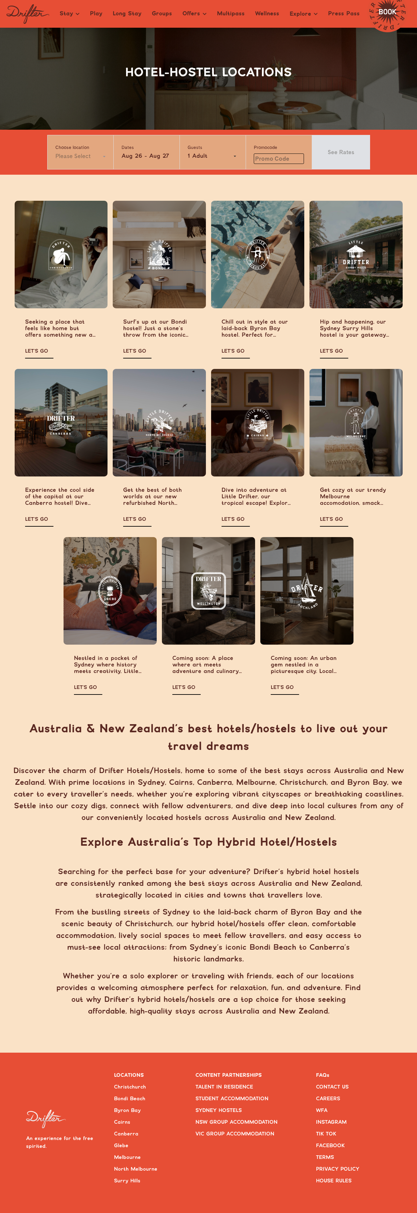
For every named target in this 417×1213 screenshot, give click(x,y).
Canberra (126, 1134)
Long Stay (127, 14)
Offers (191, 14)
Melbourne (127, 1157)
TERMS (325, 1157)
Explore (300, 14)
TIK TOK (326, 1134)
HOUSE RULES (334, 1180)
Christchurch (130, 1087)
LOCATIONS (129, 1075)
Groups (162, 14)
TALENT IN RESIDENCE (224, 1087)
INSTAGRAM (331, 1122)
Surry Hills (127, 1180)
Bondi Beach (129, 1098)
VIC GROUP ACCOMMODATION (234, 1134)
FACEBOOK (330, 1145)
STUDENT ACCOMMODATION (231, 1098)
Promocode (265, 147)
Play (96, 14)
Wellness (267, 14)
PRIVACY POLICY (337, 1169)
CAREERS (328, 1098)
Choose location (72, 147)
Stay (66, 14)
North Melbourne (135, 1169)
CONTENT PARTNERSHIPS (228, 1075)
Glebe (121, 1145)
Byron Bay (127, 1110)
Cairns (122, 1122)
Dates (128, 147)
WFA (321, 1110)
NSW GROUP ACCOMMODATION (236, 1122)
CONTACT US (332, 1087)
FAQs (322, 1075)
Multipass (231, 14)
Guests (195, 147)
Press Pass (344, 14)
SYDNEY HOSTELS (218, 1110)
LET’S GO (36, 351)
